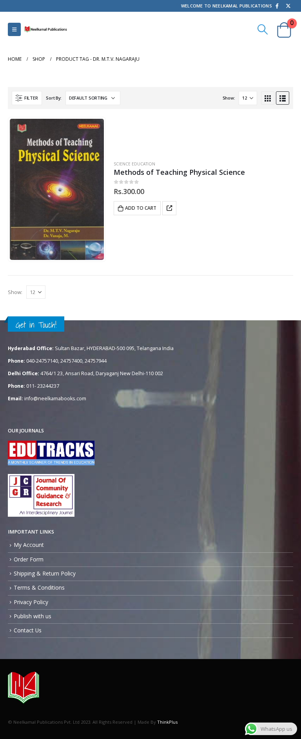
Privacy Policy (31, 602)
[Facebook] (277, 6)
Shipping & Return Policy (45, 573)
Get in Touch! (36, 324)
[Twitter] (288, 6)
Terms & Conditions (39, 587)
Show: (229, 98)
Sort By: (54, 98)
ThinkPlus (167, 722)
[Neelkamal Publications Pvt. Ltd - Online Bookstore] (45, 29)
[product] (57, 189)
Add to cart (140, 208)
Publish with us (32, 616)
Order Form (29, 559)
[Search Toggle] (263, 29)
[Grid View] (267, 98)
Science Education (134, 164)
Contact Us (28, 630)
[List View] (282, 98)
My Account (29, 544)
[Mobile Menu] (14, 29)
